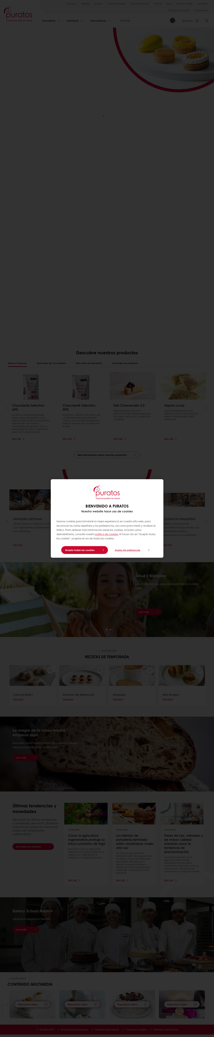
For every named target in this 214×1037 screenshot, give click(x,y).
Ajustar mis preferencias (127, 550)
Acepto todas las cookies (80, 550)
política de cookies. (106, 534)
